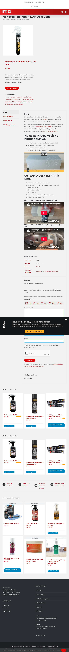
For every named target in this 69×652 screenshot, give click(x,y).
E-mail (26, 338)
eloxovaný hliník (41, 271)
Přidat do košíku (54, 571)
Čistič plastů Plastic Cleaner (32, 524)
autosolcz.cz (6, 605)
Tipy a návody (41, 594)
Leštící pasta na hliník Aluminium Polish (55, 415)
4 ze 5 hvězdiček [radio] (52, 303)
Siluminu (45, 119)
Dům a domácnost (23, 99)
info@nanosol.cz (28, 2)
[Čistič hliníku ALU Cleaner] (13, 403)
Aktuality (39, 590)
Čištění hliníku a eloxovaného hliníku (21, 97)
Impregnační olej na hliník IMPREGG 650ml (34, 417)
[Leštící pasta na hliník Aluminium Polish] (56, 403)
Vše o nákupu (41, 603)
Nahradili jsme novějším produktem (56, 425)
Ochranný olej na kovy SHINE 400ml (11, 559)
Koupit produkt (12, 88)
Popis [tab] (5, 112)
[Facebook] (36, 635)
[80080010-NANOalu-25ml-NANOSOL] (18, 40)
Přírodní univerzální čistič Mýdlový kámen (34, 560)
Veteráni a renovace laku (16, 104)
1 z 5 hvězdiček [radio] (28, 303)
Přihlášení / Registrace (43, 599)
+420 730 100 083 (40, 2)
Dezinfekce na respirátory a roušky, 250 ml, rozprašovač (56, 561)
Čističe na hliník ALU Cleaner (43, 126)
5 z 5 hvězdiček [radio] (60, 303)
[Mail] (44, 635)
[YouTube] (41, 635)
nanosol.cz (6, 608)
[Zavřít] (66, 319)
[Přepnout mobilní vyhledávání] (62, 12)
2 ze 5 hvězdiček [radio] (36, 303)
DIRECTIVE (56, 646)
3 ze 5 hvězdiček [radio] (44, 303)
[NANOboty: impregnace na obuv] (56, 511)
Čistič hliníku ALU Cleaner (12, 415)
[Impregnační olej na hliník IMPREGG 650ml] (34, 404)
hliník (48, 271)
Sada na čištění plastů (11, 523)
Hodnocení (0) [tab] (7, 120)
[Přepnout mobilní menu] (65, 12)
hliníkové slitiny (54, 271)
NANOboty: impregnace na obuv (55, 524)
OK (63, 650)
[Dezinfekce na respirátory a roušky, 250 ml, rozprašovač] (56, 547)
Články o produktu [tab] (9, 125)
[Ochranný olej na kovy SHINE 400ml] (13, 546)
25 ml (38, 267)
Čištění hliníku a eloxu (11, 99)
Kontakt (39, 607)
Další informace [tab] (8, 116)
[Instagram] (39, 635)
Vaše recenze (28, 308)
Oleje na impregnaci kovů (49, 131)
